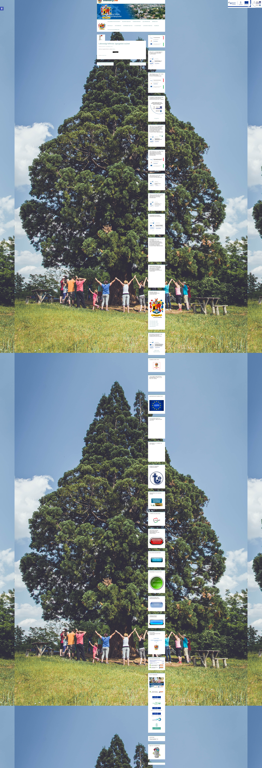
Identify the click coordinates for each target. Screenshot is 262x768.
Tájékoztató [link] (156, 350)
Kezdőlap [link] (156, 25)
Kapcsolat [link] (110, 25)
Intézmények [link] (118, 25)
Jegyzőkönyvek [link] (146, 21)
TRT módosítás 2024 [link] (153, 322)
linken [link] (113, 49)
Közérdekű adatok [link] (127, 25)
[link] (2, 8)
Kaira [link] (104, 766)
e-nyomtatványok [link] (147, 25)
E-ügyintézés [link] (138, 25)
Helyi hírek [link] (104, 55)
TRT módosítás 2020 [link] (153, 321)
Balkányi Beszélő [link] (126, 21)
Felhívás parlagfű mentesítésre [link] (105, 64)
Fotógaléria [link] (156, 118)
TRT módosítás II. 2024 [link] (153, 323)
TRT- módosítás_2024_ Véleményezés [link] (153, 325)
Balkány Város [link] (110, 46)
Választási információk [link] (113, 29)
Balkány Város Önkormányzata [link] (114, 15)
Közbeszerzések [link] (136, 21)
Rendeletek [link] (155, 21)
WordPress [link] (163, 766)
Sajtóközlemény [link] (156, 351)
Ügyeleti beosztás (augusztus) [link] (138, 64)
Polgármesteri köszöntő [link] (114, 21)
